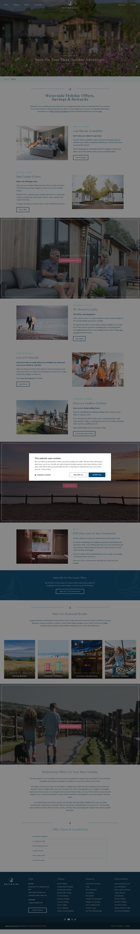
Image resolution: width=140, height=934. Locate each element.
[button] (43, 475)
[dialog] (70, 467)
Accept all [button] (97, 475)
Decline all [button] (78, 475)
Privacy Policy (46, 469)
